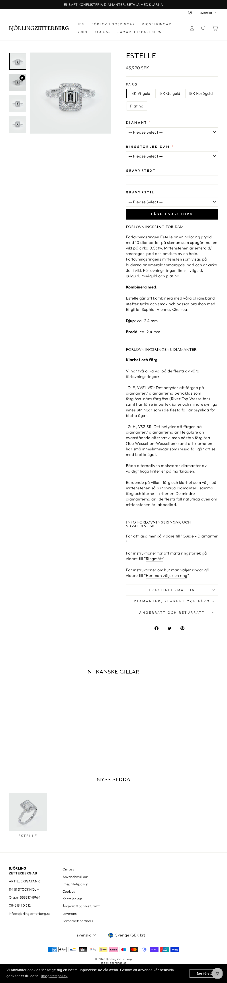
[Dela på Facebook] (159, 628)
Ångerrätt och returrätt (172, 613)
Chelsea (179, 309)
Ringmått (154, 558)
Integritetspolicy (75, 884)
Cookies (69, 891)
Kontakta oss (72, 899)
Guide (82, 32)
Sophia (148, 309)
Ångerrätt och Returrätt (81, 906)
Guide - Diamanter (200, 536)
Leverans (70, 913)
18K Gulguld (169, 93)
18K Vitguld (140, 93)
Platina (136, 106)
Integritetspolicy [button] (54, 976)
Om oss (103, 32)
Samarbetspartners (139, 32)
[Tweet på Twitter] (172, 628)
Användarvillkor (75, 877)
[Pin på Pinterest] (184, 628)
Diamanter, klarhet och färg (172, 601)
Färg (132, 84)
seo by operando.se (113, 962)
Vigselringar (157, 24)
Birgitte (132, 309)
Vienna (163, 309)
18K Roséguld (201, 93)
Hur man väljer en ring (166, 575)
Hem (80, 24)
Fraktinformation (172, 590)
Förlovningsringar (113, 24)
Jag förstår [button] (205, 973)
